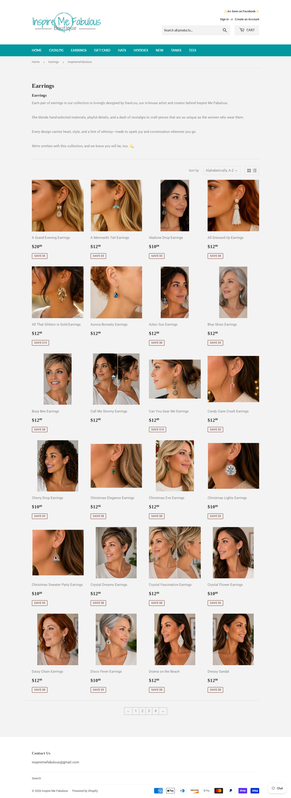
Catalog (56, 50)
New (159, 50)
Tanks (176, 50)
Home (37, 50)
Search (36, 778)
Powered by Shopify (85, 791)
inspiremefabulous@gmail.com (55, 762)
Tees (192, 50)
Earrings (79, 50)
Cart (250, 30)
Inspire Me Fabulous (55, 791)
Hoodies (141, 50)
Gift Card (102, 50)
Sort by (194, 170)
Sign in (224, 19)
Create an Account (247, 19)
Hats (122, 50)
